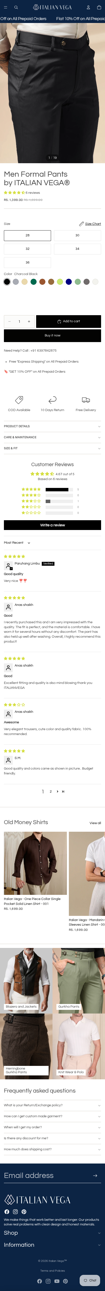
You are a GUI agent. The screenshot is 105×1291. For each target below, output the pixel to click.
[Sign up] (95, 1175)
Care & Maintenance (20, 437)
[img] (14, 556)
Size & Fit (11, 448)
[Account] (88, 7)
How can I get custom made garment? (33, 1116)
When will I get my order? (23, 1127)
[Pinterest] (24, 1212)
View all (95, 823)
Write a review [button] (52, 525)
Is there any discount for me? (26, 1138)
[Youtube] (57, 1281)
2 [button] (51, 791)
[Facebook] (7, 1212)
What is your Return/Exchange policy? (33, 1105)
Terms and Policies (52, 1270)
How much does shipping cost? (28, 1149)
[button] (15, 193)
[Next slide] (95, 881)
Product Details (17, 426)
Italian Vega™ (58, 1261)
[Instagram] (15, 1212)
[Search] (16, 7)
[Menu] (5, 7)
